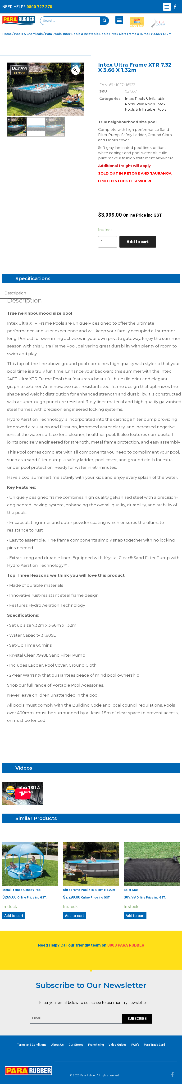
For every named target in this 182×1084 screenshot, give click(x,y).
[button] (167, 7)
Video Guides (118, 1044)
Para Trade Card (154, 1044)
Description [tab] (15, 293)
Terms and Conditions (31, 1044)
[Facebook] (175, 6)
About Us (57, 1044)
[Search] (104, 21)
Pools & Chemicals (28, 34)
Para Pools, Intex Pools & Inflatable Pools (76, 34)
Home (7, 34)
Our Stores (75, 1044)
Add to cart (138, 241)
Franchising (96, 1044)
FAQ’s (135, 1044)
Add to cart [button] (13, 915)
